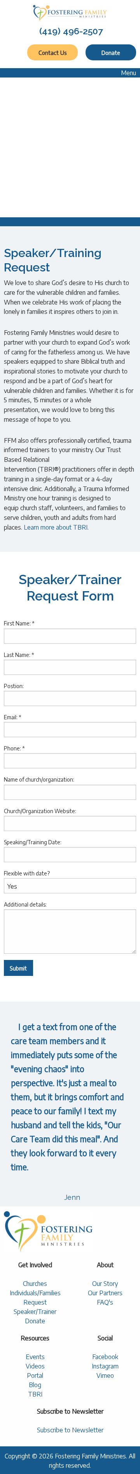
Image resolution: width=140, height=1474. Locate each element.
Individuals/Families (35, 1293)
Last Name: (19, 655)
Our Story (105, 1283)
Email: (12, 717)
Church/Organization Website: (40, 811)
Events (35, 1357)
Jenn (72, 1197)
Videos (35, 1366)
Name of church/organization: (39, 779)
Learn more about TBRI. (56, 527)
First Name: (19, 623)
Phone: (14, 748)
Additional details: (25, 904)
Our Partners (105, 1293)
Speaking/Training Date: (32, 842)
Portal (35, 1375)
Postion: (14, 686)
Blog (35, 1385)
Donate (111, 52)
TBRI (35, 1394)
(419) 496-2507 (71, 31)
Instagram (105, 1366)
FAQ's (105, 1302)
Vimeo (105, 1375)
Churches (35, 1283)
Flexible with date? (27, 873)
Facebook (105, 1357)
